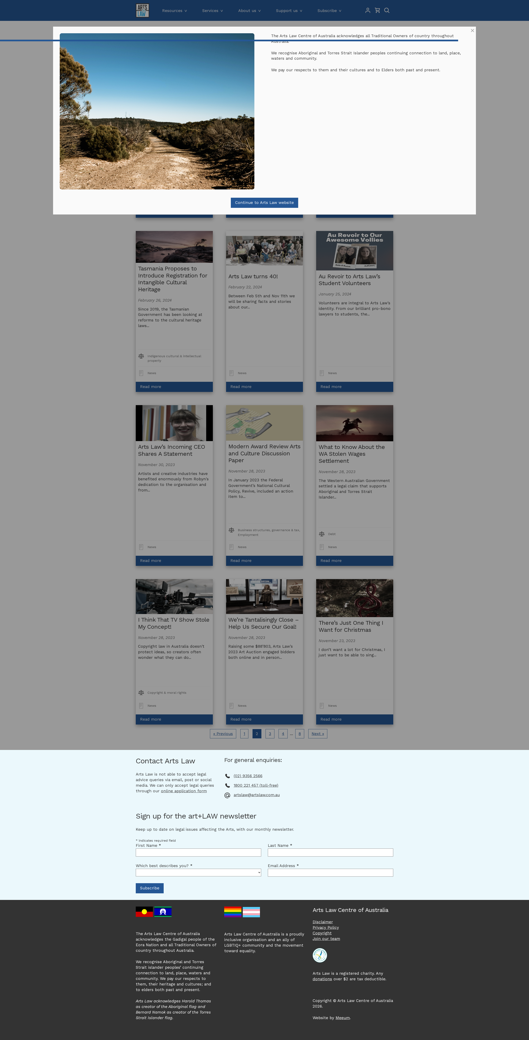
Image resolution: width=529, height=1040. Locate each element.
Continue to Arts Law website (264, 202)
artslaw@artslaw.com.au (257, 794)
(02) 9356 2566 (248, 775)
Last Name (280, 845)
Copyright (322, 933)
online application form (184, 791)
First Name (148, 845)
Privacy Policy (326, 927)
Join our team (326, 938)
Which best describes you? (164, 865)
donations (322, 979)
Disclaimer (323, 922)
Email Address (283, 865)
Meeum (343, 1017)
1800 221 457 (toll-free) (256, 785)
